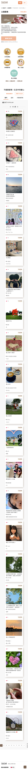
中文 (13, 767)
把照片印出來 (19, 93)
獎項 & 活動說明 (10, 81)
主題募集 (9, 8)
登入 (25, 2)
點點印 (4, 8)
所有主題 (23, 12)
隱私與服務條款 (5, 767)
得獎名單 (19, 81)
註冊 (20, 2)
